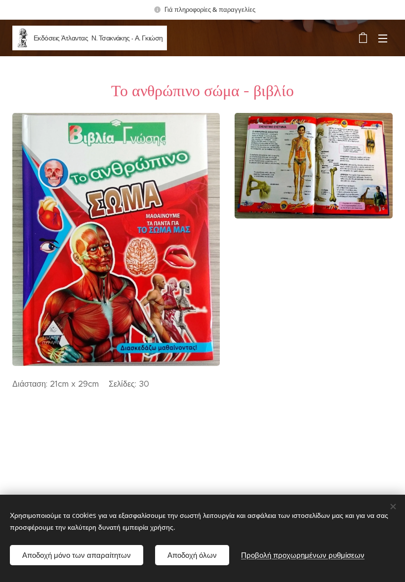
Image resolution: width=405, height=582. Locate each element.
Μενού (383, 38)
